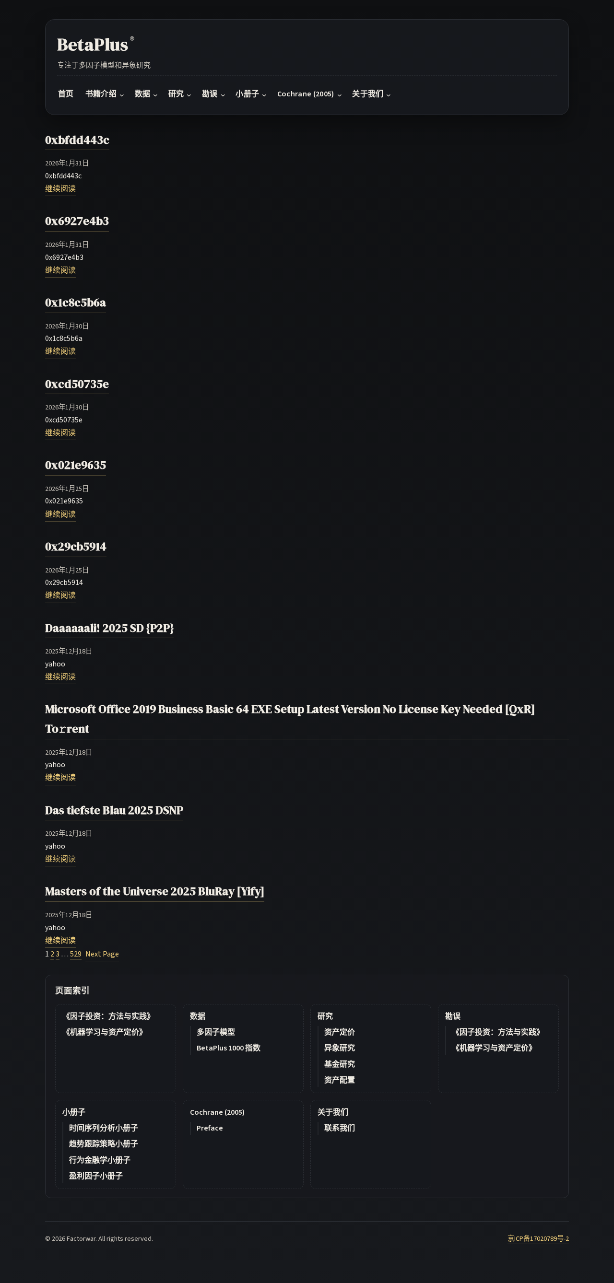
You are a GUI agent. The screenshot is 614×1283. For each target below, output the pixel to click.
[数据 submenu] (155, 95)
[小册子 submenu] (264, 95)
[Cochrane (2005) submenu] (339, 95)
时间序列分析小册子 (103, 1128)
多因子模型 (216, 1032)
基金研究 (339, 1064)
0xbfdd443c (77, 140)
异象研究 (339, 1048)
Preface (210, 1128)
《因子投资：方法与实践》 (108, 1016)
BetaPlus (95, 44)
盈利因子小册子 (96, 1176)
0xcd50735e (77, 384)
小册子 (73, 1112)
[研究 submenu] (189, 95)
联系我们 (339, 1128)
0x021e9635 (75, 465)
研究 (325, 1016)
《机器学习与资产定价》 (104, 1032)
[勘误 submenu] (223, 95)
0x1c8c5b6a (75, 302)
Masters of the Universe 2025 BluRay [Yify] (154, 891)
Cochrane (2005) (217, 1112)
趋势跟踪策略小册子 (103, 1144)
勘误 (452, 1016)
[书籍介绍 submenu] (121, 95)
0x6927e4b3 (77, 221)
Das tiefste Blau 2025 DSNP (114, 810)
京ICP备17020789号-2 (538, 1239)
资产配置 (339, 1080)
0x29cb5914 (75, 546)
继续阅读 (60, 189)
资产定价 (339, 1032)
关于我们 (333, 1112)
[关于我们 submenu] (388, 95)
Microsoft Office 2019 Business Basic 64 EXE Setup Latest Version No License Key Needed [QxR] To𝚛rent (290, 718)
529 (76, 954)
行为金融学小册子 (99, 1160)
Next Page (102, 954)
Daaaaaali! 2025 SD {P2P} (109, 628)
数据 (197, 1016)
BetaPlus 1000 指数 (228, 1048)
